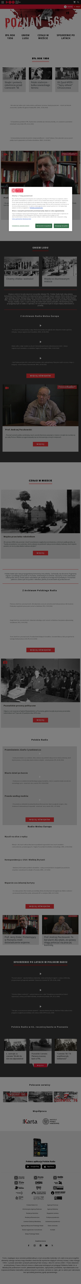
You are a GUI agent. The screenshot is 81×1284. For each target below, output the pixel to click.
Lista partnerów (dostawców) (21, 219)
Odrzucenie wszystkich (43, 225)
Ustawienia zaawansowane (20, 225)
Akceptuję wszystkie (61, 225)
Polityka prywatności (36, 207)
